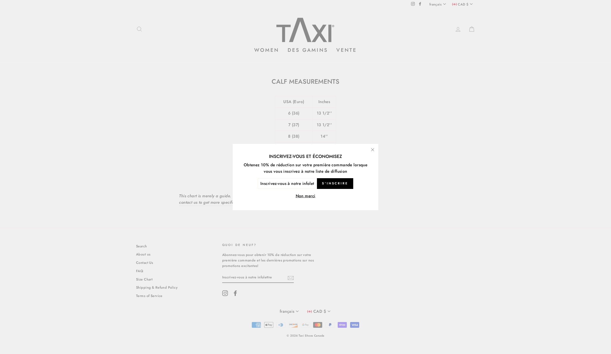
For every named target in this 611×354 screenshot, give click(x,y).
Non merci (306, 196)
